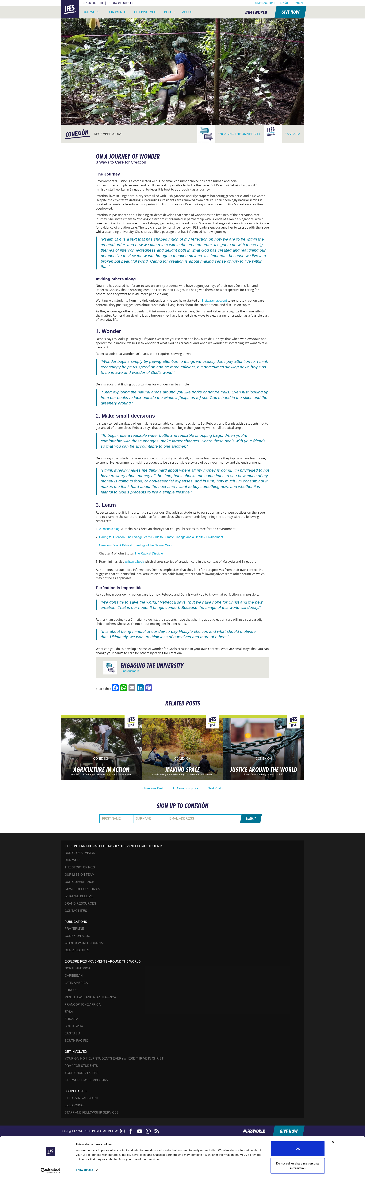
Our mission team (79, 874)
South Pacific (76, 1040)
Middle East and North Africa (90, 997)
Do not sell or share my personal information (297, 1165)
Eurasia (71, 1019)
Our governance (79, 881)
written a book (134, 561)
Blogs (169, 12)
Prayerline (74, 928)
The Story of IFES (80, 867)
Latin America (76, 982)
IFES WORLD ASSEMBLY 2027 (86, 1080)
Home (65, 2)
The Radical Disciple (149, 553)
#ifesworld (256, 12)
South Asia (74, 1026)
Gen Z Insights (77, 950)
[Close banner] (333, 1142)
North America (77, 968)
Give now (290, 12)
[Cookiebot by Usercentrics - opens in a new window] (50, 1170)
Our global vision (80, 853)
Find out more (130, 671)
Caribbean (74, 975)
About (187, 12)
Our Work (91, 12)
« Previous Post (152, 788)
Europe (71, 990)
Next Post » (215, 788)
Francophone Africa (83, 1004)
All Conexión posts (185, 788)
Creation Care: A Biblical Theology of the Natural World (136, 545)
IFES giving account (82, 1098)
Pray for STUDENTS (81, 1065)
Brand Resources (80, 903)
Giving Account (265, 3)
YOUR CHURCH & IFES (81, 1073)
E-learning (74, 1105)
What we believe (79, 896)
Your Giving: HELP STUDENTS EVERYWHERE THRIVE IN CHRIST (114, 1058)
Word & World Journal (85, 943)
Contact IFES (76, 910)
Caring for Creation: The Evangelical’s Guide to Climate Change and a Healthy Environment (161, 537)
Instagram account (214, 300)
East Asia (72, 1033)
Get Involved (145, 12)
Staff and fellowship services (92, 1112)
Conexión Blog (77, 935)
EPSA (69, 1011)
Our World (116, 12)
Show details (84, 1169)
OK (298, 1148)
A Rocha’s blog (109, 529)
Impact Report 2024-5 (82, 889)
